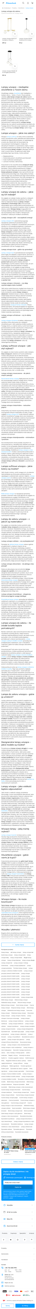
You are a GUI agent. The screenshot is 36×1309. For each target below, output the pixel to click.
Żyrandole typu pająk (18, 1031)
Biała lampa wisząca (7, 493)
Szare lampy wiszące (22, 1005)
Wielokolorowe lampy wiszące (16, 1010)
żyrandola (4, 811)
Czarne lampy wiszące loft (18, 1103)
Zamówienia (4, 1254)
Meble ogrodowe (14, 1066)
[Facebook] (3, 1239)
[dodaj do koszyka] (15, 34)
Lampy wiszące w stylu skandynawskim (18, 1045)
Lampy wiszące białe (27, 997)
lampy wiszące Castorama (15, 874)
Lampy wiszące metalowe (16, 1021)
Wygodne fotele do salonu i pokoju (16, 1060)
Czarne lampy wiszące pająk (9, 1097)
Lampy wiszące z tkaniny (18, 1015)
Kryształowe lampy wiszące (10, 599)
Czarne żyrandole (14, 1100)
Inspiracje (13, 1233)
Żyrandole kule (5, 1031)
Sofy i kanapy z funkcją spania (16, 1052)
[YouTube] (10, 1239)
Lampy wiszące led (6, 963)
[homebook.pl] (11, 3)
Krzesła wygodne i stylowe (16, 1058)
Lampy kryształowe (13, 1026)
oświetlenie (17, 93)
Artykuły (31, 1233)
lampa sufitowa (12, 136)
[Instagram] (17, 1239)
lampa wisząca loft (13, 414)
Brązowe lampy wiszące (18, 1008)
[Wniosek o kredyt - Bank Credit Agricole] (26, 1295)
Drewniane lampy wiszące (9, 580)
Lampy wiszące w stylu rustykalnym (11, 1047)
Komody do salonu (24, 1055)
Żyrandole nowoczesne (21, 1132)
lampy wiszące (16, 952)
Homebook (4, 1259)
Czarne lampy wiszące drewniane (11, 1089)
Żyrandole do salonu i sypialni (19, 1068)
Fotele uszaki (5, 1068)
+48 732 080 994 (11, 1268)
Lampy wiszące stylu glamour (16, 1039)
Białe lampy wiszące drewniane (16, 1082)
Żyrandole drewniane (26, 1116)
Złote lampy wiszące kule (15, 1111)
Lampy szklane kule (26, 1126)
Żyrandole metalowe (17, 1124)
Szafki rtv (4, 1058)
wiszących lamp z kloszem (18, 305)
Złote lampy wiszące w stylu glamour (12, 1113)
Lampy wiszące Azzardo (8, 835)
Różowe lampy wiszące (24, 1002)
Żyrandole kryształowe (8, 1119)
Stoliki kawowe (29, 1058)
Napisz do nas (9, 1282)
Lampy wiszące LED (7, 221)
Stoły (3, 1060)
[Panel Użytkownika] (28, 3)
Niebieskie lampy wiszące (8, 1002)
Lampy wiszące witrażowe (9, 320)
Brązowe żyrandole (19, 1084)
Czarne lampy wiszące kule (21, 1092)
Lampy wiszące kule (7, 253)
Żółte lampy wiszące (7, 1000)
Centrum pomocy (9, 1286)
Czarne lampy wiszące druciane (25, 1095)
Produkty (4, 1233)
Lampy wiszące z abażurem (19, 1034)
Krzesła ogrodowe (26, 1066)
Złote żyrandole (28, 1111)
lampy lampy (5, 952)
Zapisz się (18, 1187)
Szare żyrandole (17, 1108)
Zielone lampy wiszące (21, 1000)
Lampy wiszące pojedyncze (18, 965)
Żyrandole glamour (19, 1129)
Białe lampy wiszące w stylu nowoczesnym (21, 1087)
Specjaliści (23, 1233)
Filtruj (26, 1306)
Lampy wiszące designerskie (25, 1029)
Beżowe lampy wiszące (8, 1005)
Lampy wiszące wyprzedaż (16, 1071)
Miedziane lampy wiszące (18, 1013)
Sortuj (8, 1306)
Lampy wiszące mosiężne (27, 1026)
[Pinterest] (24, 1239)
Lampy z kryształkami (14, 1037)
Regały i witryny (13, 1055)
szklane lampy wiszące (16, 544)
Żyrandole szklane (6, 1129)
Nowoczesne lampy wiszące (10, 378)
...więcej (11, 1198)
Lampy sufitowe (18, 1063)
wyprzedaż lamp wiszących (9, 912)
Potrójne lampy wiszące (20, 968)
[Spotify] (31, 1239)
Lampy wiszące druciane (8, 1029)
